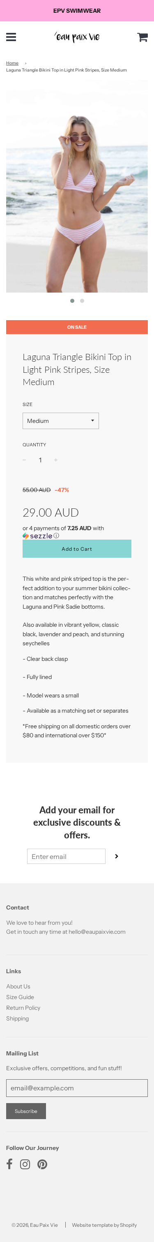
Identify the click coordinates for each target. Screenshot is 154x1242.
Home (12, 63)
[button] (77, 532)
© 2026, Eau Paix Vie (34, 1225)
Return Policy (23, 1007)
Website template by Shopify (104, 1225)
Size (27, 404)
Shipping (17, 1018)
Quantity (34, 445)
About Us (18, 986)
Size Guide (20, 997)
